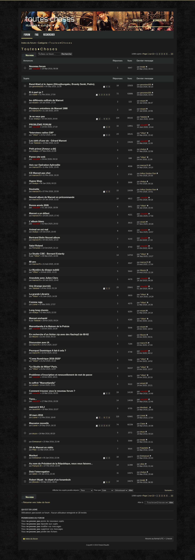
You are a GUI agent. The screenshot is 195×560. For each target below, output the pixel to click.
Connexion (137, 20)
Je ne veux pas (37, 116)
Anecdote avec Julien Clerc (43, 278)
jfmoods (35, 482)
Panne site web (37, 157)
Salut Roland (36, 245)
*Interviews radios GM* (41, 132)
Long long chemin (38, 310)
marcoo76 (36, 111)
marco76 (36, 345)
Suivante (168, 490)
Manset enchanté (38, 318)
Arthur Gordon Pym (148, 173)
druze (34, 434)
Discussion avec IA (39, 342)
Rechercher (49, 34)
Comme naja (35, 302)
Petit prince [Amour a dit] (42, 149)
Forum (27, 34)
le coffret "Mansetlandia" (42, 383)
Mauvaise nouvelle (39, 423)
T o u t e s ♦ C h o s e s (60, 43)
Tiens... (33, 399)
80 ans (32, 262)
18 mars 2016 (36, 415)
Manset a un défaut (39, 213)
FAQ (36, 34)
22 (172, 54)
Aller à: (141, 502)
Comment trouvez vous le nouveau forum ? (52, 391)
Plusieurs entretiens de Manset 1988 (48, 108)
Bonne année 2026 (39, 205)
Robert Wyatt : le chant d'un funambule (50, 480)
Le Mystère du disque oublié (44, 270)
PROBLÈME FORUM (40, 124)
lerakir (142, 67)
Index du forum (28, 43)
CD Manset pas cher (40, 173)
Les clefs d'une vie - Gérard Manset (48, 141)
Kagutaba (144, 448)
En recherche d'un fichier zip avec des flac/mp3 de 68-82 (59, 334)
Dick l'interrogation (39, 471)
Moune (143, 270)
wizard (35, 103)
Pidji (34, 450)
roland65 (36, 69)
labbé (34, 474)
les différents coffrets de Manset (46, 100)
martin (34, 95)
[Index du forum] (50, 20)
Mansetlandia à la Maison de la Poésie (49, 326)
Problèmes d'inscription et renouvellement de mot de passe (60, 375)
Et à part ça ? (36, 92)
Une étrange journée (40, 286)
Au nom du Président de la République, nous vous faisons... (61, 463)
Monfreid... (144, 407)
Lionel (34, 304)
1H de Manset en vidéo (41, 447)
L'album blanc (36, 221)
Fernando (36, 248)
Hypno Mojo (35, 181)
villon (142, 464)
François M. (37, 466)
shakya (37, 119)
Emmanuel (36, 442)
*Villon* (35, 135)
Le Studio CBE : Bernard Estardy (46, 254)
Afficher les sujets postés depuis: (66, 490)
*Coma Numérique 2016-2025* (45, 358)
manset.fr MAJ (37, 407)
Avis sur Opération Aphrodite (44, 165)
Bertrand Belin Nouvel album (44, 237)
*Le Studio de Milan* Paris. (43, 367)
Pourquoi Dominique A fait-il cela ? (47, 350)
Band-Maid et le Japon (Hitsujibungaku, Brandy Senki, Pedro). (62, 84)
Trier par (97, 490)
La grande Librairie (39, 294)
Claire (142, 424)
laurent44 (36, 409)
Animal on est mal (38, 229)
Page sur (148, 54)
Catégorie (42, 43)
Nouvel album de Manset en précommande (51, 197)
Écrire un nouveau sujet (29, 54)
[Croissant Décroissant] (124, 490)
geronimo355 (37, 86)
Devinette (34, 189)
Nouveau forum (37, 66)
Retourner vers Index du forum (36, 502)
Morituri (33, 455)
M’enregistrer (159, 20)
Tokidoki (143, 117)
